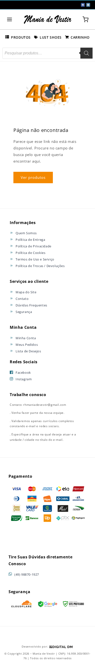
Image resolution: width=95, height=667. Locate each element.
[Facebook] (83, 5)
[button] (9, 19)
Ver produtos (33, 177)
